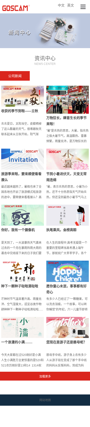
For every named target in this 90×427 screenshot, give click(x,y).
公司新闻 (15, 76)
